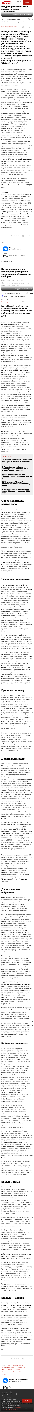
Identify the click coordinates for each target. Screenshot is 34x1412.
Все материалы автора (9, 27)
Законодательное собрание (9, 1372)
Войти (27, 2)
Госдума (8, 1365)
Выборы (4, 1374)
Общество (22, 1372)
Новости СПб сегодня (8, 1367)
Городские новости (18, 1365)
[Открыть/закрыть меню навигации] (17, 2)
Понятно (27, 1401)
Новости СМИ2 (7, 261)
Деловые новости (7, 1370)
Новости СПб (21, 1367)
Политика (17, 1370)
